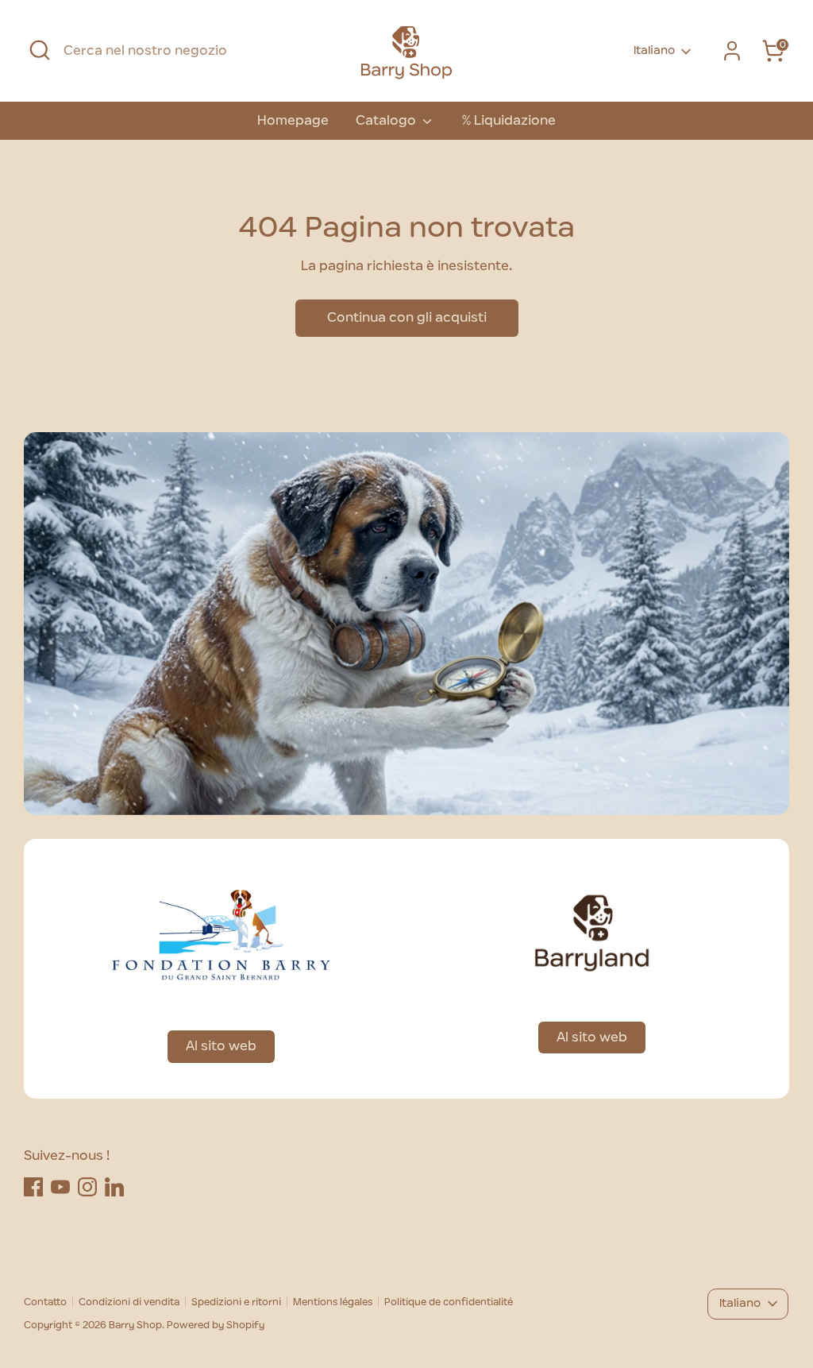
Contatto (45, 1302)
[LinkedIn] (114, 1186)
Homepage (293, 120)
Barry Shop (135, 1325)
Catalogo (387, 120)
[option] (406, 623)
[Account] (732, 51)
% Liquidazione (508, 120)
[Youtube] (60, 1186)
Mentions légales (332, 1302)
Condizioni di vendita (129, 1302)
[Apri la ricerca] (40, 50)
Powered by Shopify (215, 1325)
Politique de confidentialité (448, 1302)
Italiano (654, 50)
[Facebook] (33, 1186)
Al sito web (221, 1046)
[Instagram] (87, 1186)
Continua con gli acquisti (407, 317)
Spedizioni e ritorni (236, 1302)
